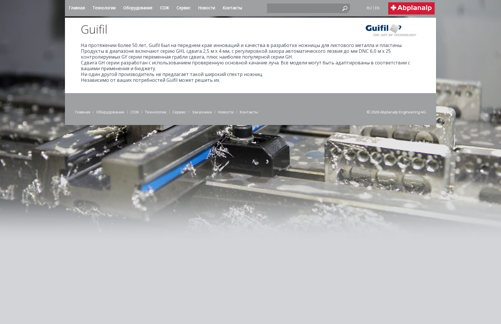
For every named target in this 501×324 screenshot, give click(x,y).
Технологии (155, 112)
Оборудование (110, 112)
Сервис (179, 112)
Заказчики (202, 112)
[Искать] (345, 8)
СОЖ (134, 112)
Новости (226, 112)
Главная (82, 112)
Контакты (249, 112)
